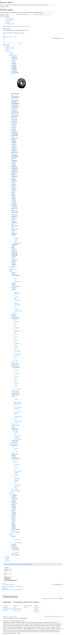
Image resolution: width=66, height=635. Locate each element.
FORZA (13, 127)
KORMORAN (15, 152)
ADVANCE (14, 57)
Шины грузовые (13, 55)
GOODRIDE (14, 132)
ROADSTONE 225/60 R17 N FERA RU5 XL (12, 589)
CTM (13, 108)
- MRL (15, 348)
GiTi (13, 130)
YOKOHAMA (15, 212)
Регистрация (9, 20)
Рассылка (36, 612)
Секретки (14, 546)
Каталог (8, 51)
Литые (13, 536)
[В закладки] (3, 595)
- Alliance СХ (16, 322)
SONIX (13, 195)
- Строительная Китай (18, 416)
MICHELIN (14, 170)
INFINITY (14, 149)
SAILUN (14, 189)
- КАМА (16, 475)
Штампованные (16, 549)
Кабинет (36, 605)
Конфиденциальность (8, 608)
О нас (7, 559)
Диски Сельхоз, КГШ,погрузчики (16, 274)
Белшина (14, 216)
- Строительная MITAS (18, 412)
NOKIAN (14, 179)
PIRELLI (13, 185)
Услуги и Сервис (10, 47)
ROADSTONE (29, 564)
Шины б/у (14, 250)
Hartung (14, 501)
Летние (24, 564)
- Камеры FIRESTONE (17, 292)
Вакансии (8, 561)
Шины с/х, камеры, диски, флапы (13, 269)
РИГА (13, 247)
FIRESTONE (14, 117)
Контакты (8, 557)
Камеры (14, 455)
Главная (8, 46)
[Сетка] (4, 583)
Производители (28, 605)
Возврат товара (17, 608)
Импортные (15, 445)
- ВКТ (15, 357)
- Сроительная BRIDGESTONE (18, 402)
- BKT (15, 324)
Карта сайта (16, 610)
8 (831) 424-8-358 (16, 26)
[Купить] (2, 595)
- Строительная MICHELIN (18, 407)
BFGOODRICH (15, 73)
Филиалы (5, 607)
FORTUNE (14, 121)
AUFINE (14, 63)
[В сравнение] (5, 595)
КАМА (13, 219)
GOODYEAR (15, 135)
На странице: (56, 584)
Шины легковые (13, 443)
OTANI (13, 182)
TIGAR (13, 198)
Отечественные (16, 458)
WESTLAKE (15, 208)
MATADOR (14, 166)
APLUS (13, 60)
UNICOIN (14, 205)
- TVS (15, 355)
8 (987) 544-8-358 (25, 26)
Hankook (14, 146)
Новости (8, 49)
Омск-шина (15, 229)
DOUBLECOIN (15, 113)
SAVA (13, 192)
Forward (14, 124)
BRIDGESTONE (15, 93)
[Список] (3, 583)
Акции (7, 556)
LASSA (13, 163)
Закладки (36, 610)
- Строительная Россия (18, 421)
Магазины (6, 44)
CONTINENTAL (15, 97)
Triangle (14, 201)
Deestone (14, 109)
